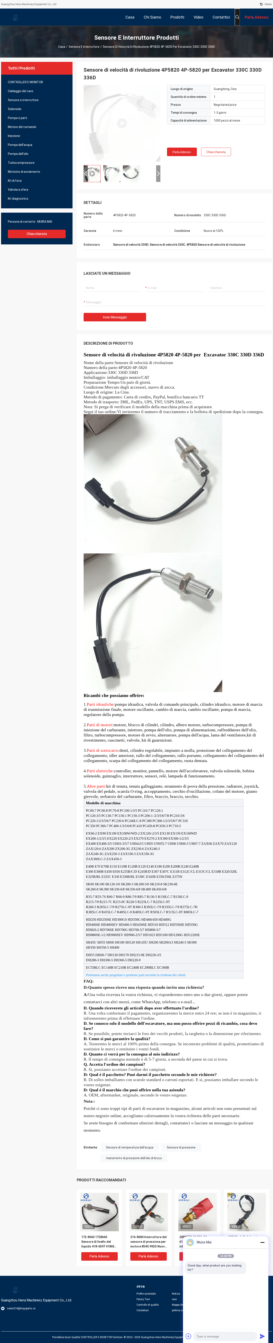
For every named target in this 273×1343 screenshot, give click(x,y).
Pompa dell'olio (18, 153)
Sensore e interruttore (84, 46)
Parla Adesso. (182, 152)
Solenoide (14, 109)
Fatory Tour (143, 1299)
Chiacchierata (37, 234)
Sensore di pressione (181, 1147)
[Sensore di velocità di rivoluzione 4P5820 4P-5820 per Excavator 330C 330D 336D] (99, 1212)
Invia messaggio (115, 317)
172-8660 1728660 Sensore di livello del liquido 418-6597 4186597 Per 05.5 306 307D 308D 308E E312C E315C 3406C (99, 1242)
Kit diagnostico (18, 198)
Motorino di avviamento (24, 171)
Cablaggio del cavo (20, 91)
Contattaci (142, 1310)
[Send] (262, 1336)
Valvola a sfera (18, 189)
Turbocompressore (21, 162)
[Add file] (189, 1336)
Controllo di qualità (147, 1304)
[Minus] (262, 1242)
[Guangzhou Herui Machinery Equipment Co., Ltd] (15, 17)
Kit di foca (15, 180)
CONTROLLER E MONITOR (25, 82)
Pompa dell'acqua (20, 145)
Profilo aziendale (146, 1293)
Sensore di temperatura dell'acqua (129, 1147)
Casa (61, 46)
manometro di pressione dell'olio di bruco (134, 1158)
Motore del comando (22, 127)
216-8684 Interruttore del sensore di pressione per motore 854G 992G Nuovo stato (148, 1242)
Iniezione (14, 136)
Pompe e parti (17, 118)
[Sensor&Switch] (122, 123)
